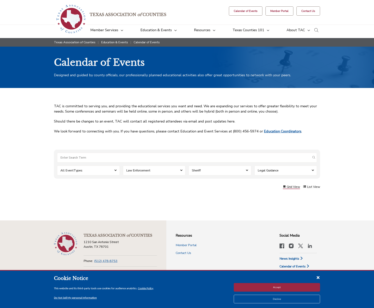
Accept (277, 287)
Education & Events (114, 42)
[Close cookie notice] (318, 277)
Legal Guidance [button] (268, 170)
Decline (277, 299)
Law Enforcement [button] (138, 170)
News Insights (290, 259)
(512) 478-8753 (105, 261)
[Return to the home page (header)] (71, 19)
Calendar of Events (293, 266)
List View (313, 187)
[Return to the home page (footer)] (65, 244)
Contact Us (183, 253)
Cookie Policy (145, 288)
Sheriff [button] (196, 170)
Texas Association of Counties (74, 42)
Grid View (293, 187)
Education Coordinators (282, 131)
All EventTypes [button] (71, 170)
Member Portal (186, 245)
